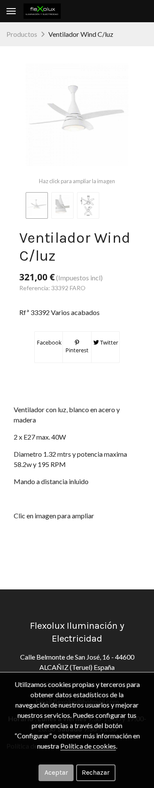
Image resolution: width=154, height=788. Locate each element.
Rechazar (96, 772)
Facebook (49, 342)
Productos (21, 34)
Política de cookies (88, 746)
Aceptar (56, 772)
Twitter (108, 342)
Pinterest (77, 350)
